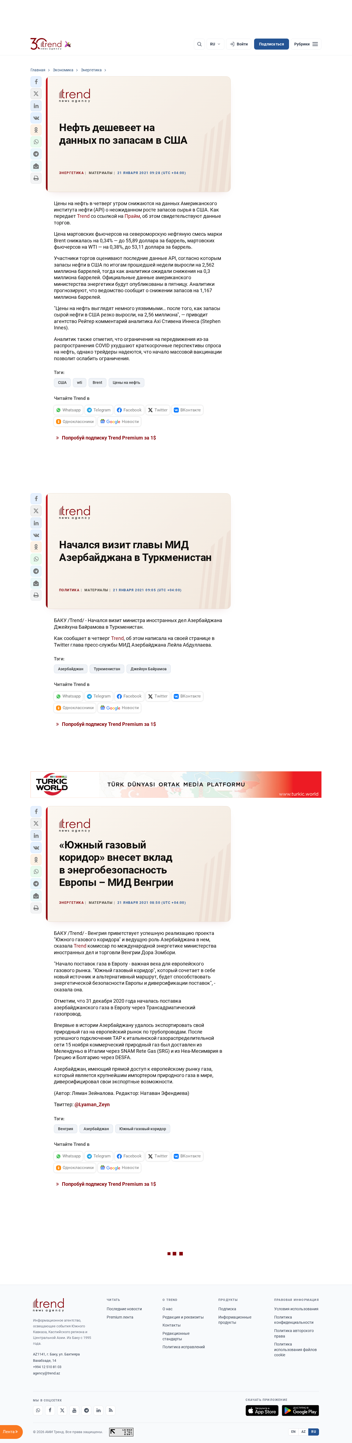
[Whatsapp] (38, 1410)
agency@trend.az (46, 1373)
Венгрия (65, 1129)
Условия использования (296, 1309)
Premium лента (120, 1317)
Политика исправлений (184, 1347)
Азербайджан (70, 669)
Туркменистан (107, 669)
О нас (167, 1309)
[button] (36, 82)
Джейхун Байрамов (149, 669)
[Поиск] (199, 44)
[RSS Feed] (111, 1410)
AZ (303, 1432)
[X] (62, 1410)
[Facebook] (50, 1410)
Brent (97, 382)
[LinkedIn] (98, 1410)
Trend (83, 216)
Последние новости (124, 1309)
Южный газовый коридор (142, 1129)
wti (79, 382)
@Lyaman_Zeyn (92, 1104)
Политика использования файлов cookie (295, 1349)
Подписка (227, 1309)
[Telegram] (86, 1410)
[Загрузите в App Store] (262, 1410)
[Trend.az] (51, 44)
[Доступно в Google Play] (300, 1410)
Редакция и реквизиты (183, 1317)
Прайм (132, 216)
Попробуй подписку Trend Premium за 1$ (108, 438)
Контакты (172, 1325)
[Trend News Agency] (48, 1305)
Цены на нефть (126, 382)
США (62, 382)
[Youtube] (74, 1410)
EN (293, 1432)
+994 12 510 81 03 (47, 1367)
